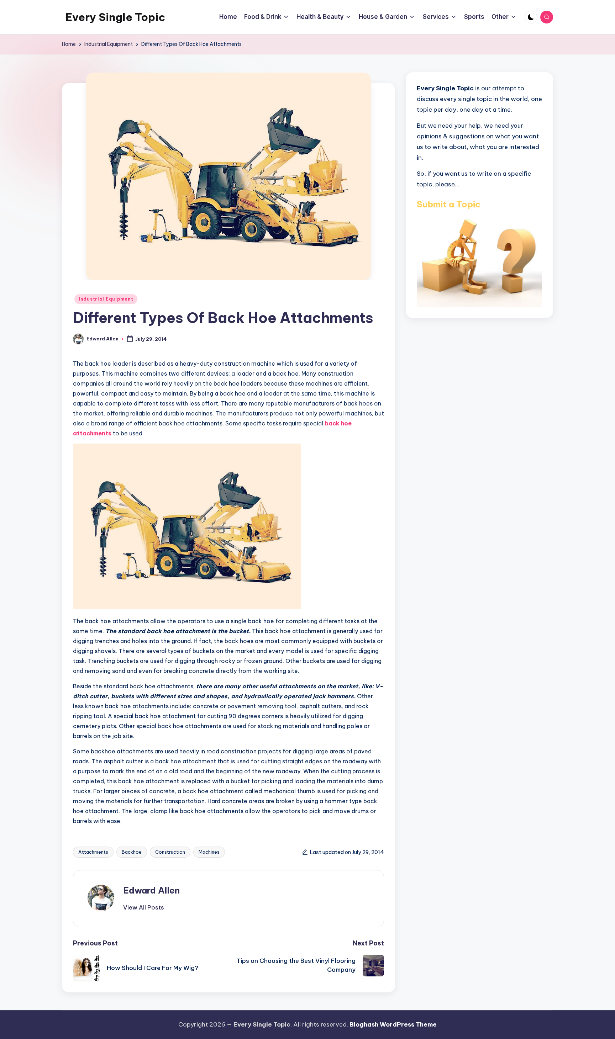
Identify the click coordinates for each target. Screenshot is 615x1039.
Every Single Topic (115, 17)
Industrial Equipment (106, 299)
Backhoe (132, 852)
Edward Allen (151, 890)
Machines (209, 852)
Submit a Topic (448, 203)
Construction (170, 852)
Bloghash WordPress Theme (393, 1024)
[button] (143, 907)
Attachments (93, 852)
